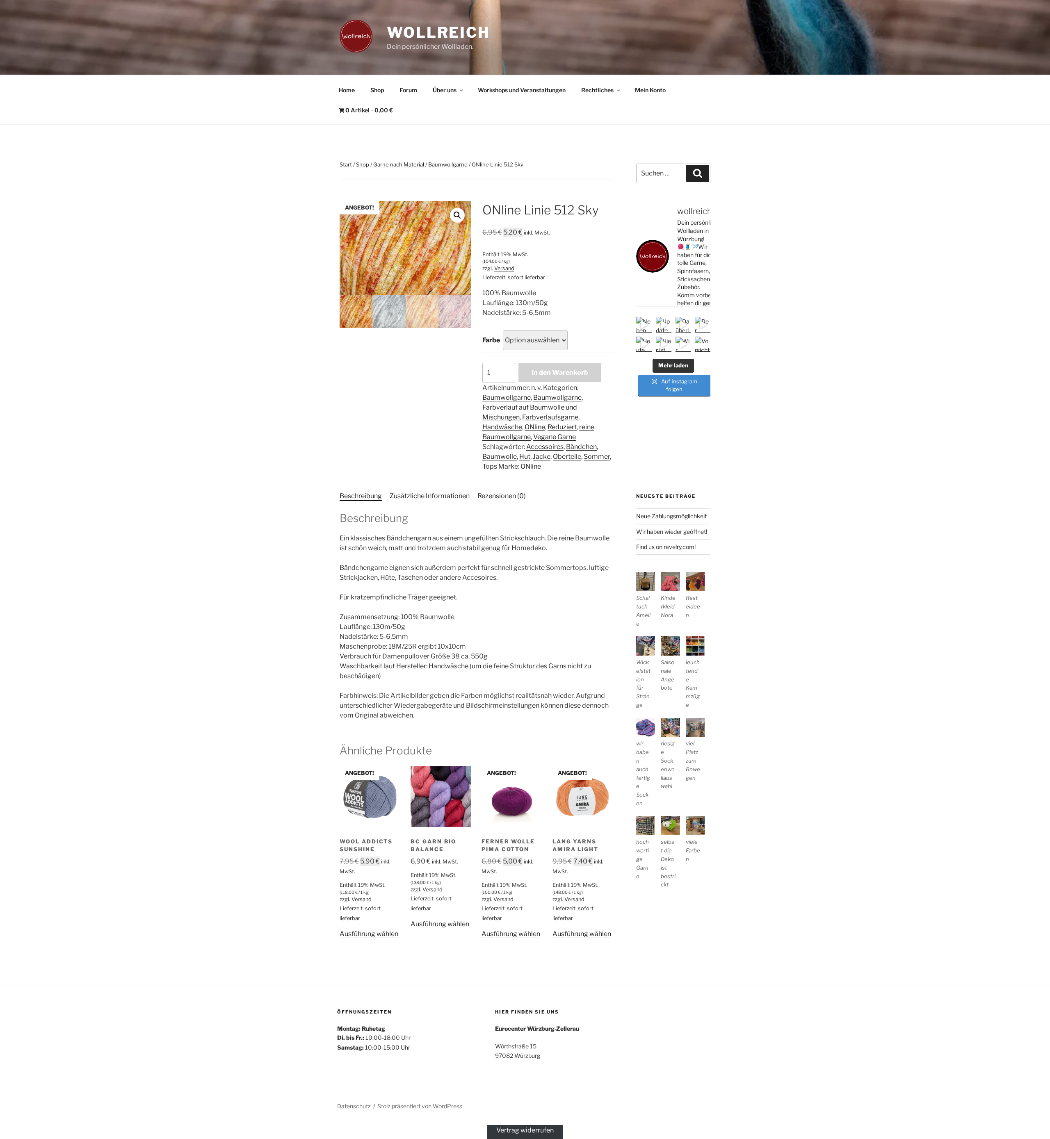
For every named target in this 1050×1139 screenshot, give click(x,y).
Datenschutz (354, 1106)
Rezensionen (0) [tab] (501, 496)
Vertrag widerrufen (525, 1130)
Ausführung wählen (369, 934)
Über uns (445, 90)
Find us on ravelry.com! (666, 546)
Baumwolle (499, 456)
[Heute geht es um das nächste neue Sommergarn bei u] (644, 344)
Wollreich (438, 32)
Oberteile (567, 456)
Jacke (541, 456)
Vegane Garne (554, 437)
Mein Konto (650, 90)
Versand (504, 268)
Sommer (597, 456)
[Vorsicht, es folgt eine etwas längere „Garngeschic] (702, 344)
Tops (489, 466)
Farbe (491, 340)
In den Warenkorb (560, 372)
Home (347, 90)
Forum (408, 90)
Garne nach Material (398, 164)
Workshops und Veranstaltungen (522, 90)
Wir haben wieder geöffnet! (671, 531)
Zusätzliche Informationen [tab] (430, 496)
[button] (457, 215)
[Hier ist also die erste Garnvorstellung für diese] (663, 344)
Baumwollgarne (448, 164)
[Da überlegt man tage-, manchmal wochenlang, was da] (683, 325)
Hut (524, 456)
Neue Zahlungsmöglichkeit (671, 516)
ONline (535, 427)
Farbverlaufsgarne (550, 417)
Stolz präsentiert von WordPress (419, 1106)
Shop (377, 90)
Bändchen (581, 447)
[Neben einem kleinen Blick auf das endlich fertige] (644, 325)
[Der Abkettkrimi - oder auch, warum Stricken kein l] (702, 325)
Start (346, 164)
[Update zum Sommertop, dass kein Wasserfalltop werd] (663, 325)
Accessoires (545, 447)
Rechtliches (597, 90)
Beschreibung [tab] (361, 496)
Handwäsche (502, 427)
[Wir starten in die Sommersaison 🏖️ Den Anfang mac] (683, 344)
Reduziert (562, 427)
